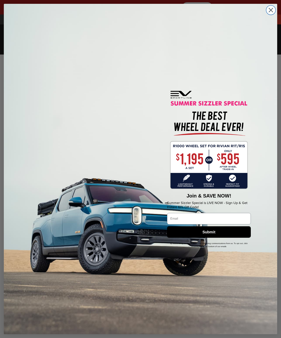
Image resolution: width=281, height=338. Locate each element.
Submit (208, 232)
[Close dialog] (271, 10)
